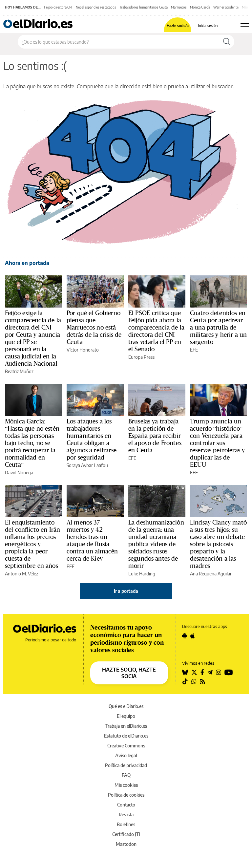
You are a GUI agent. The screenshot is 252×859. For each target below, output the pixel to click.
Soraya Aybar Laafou (87, 465)
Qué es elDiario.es (126, 706)
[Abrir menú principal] (245, 24)
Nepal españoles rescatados (96, 7)
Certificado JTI (126, 834)
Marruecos (179, 7)
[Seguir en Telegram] (210, 672)
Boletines (126, 824)
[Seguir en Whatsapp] (194, 681)
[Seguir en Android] (184, 636)
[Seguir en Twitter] (194, 672)
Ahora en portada (27, 263)
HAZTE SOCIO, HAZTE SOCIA (129, 672)
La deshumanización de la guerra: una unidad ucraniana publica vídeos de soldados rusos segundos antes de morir (156, 543)
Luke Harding (141, 573)
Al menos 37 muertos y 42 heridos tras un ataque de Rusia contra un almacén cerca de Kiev (92, 540)
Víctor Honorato (83, 350)
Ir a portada (126, 591)
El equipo (126, 716)
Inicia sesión (208, 25)
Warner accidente (226, 7)
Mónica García (200, 7)
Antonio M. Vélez (21, 573)
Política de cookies (126, 795)
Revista (126, 814)
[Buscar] (226, 42)
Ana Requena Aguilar (211, 573)
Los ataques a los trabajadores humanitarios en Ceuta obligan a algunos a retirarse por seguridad (91, 439)
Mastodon (126, 844)
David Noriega (19, 472)
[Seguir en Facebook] (202, 672)
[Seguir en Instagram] (218, 672)
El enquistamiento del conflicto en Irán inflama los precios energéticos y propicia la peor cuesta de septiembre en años (32, 543)
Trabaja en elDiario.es (126, 726)
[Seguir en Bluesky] (185, 672)
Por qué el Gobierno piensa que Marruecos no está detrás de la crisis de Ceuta (94, 327)
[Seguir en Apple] (192, 636)
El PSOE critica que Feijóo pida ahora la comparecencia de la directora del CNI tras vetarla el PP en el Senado (156, 331)
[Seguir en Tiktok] (185, 681)
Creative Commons (126, 745)
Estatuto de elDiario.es (126, 736)
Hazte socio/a (178, 25)
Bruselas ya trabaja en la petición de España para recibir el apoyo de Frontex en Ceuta (155, 435)
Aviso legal (126, 755)
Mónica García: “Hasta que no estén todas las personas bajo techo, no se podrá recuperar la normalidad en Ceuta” (32, 442)
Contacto (126, 804)
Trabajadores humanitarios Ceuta (143, 7)
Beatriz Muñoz (19, 371)
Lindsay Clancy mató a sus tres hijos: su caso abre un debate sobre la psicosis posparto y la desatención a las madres (218, 543)
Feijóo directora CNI (58, 7)
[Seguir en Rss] (202, 681)
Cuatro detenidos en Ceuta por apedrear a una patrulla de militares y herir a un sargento (218, 327)
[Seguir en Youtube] (228, 672)
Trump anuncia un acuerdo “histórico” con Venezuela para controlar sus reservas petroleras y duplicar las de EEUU (217, 442)
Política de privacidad (126, 765)
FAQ (126, 775)
